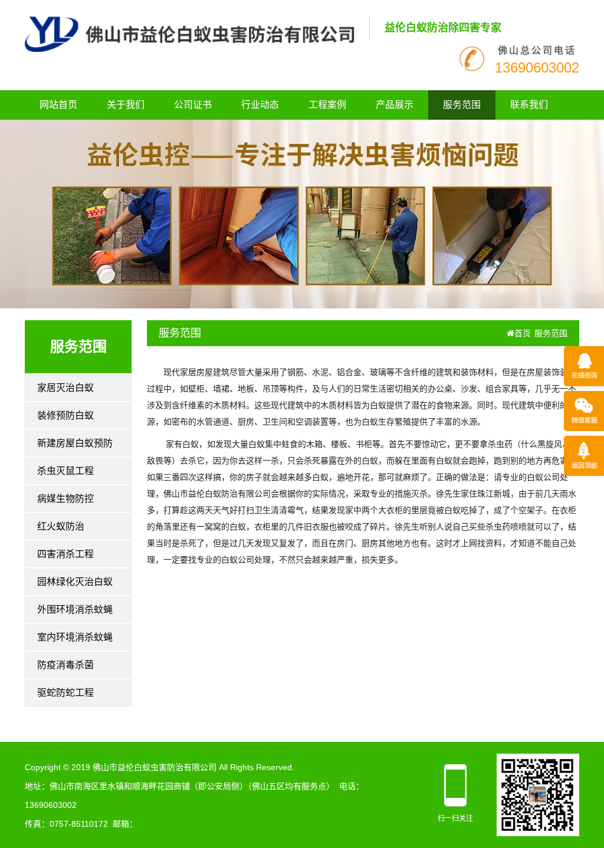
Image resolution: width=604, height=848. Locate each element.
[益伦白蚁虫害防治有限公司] (189, 33)
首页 (522, 333)
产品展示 (394, 105)
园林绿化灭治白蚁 (75, 582)
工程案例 (327, 105)
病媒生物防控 (65, 499)
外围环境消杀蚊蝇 (75, 609)
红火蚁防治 (60, 526)
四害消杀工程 (65, 554)
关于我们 (126, 105)
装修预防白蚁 (65, 415)
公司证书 (193, 105)
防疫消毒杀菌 (65, 665)
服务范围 (462, 105)
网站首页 (58, 105)
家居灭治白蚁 (65, 388)
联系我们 (529, 105)
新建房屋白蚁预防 (75, 443)
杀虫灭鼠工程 (65, 471)
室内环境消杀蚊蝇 (75, 637)
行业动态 (260, 105)
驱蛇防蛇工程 (65, 693)
